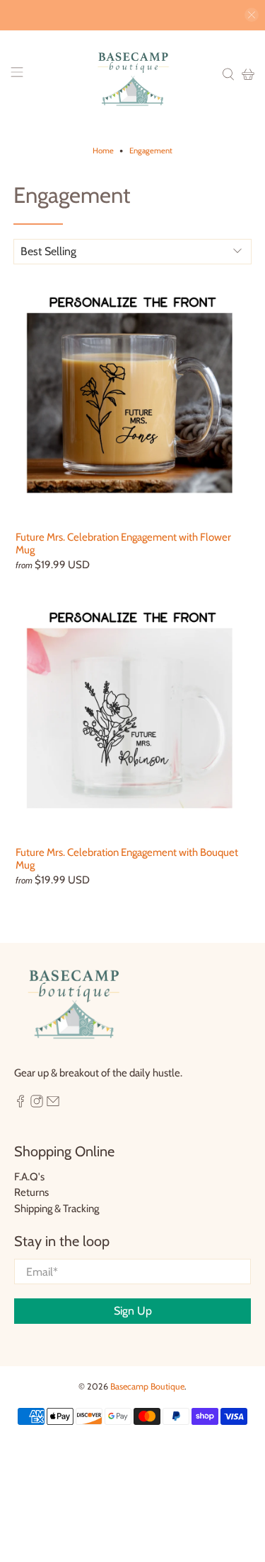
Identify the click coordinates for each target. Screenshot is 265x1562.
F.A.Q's (29, 1176)
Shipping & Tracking (56, 1208)
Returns (31, 1192)
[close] (252, 15)
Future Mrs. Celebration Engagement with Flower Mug (123, 543)
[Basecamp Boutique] (132, 74)
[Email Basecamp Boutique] (53, 1104)
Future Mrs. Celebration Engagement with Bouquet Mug (127, 858)
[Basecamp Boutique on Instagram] (36, 1104)
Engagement (150, 151)
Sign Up (133, 1310)
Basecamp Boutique (147, 1386)
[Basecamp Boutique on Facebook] (20, 1104)
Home (103, 151)
